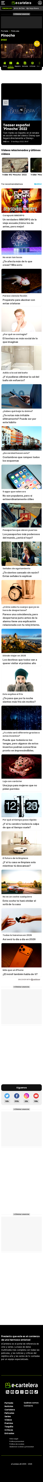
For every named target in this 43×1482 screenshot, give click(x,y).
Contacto (28, 1406)
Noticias (9, 1406)
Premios (9, 1423)
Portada (4, 31)
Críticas (9, 1430)
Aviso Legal (13, 1439)
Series (8, 1416)
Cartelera (10, 1409)
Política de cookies (16, 1444)
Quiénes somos (31, 1402)
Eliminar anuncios (22, 14)
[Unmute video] (21, 109)
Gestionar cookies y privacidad (21, 1447)
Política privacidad (16, 1441)
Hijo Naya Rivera (32, 8)
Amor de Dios (19, 8)
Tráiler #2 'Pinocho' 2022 (14, 175)
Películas (15, 31)
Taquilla (9, 1426)
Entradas (9, 1433)
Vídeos (8, 1419)
